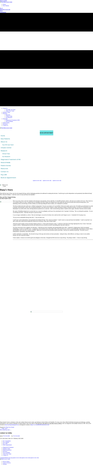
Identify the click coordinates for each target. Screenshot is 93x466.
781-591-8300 (6, 436)
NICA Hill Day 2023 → (5, 429)
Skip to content (3, 0)
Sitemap (5, 464)
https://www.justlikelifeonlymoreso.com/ (40, 424)
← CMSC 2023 (3, 428)
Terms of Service (7, 462)
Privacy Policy (6, 461)
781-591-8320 (16, 436)
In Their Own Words (9, 427)
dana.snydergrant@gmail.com (12, 424)
